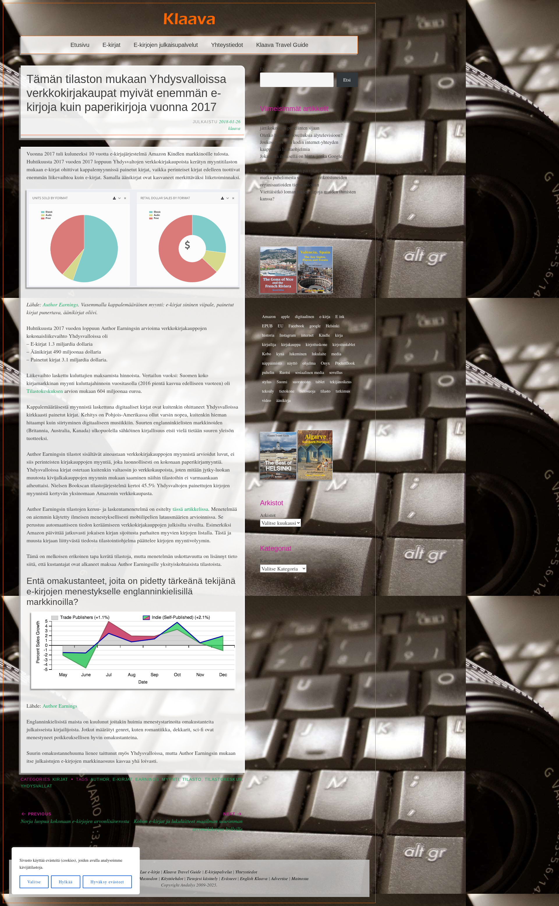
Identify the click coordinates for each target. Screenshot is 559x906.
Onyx (325, 363)
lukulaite (319, 353)
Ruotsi (285, 372)
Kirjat (60, 779)
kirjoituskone (316, 344)
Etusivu (79, 45)
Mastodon (148, 878)
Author (100, 779)
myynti (170, 779)
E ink (339, 316)
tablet (320, 381)
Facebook (296, 326)
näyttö (292, 363)
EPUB (267, 326)
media (336, 353)
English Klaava (254, 878)
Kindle (324, 335)
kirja (339, 335)
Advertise (279, 878)
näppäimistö (272, 363)
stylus (266, 381)
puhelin (268, 372)
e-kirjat (123, 779)
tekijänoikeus (340, 381)
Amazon (269, 316)
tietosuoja (307, 391)
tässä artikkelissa (190, 508)
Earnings (147, 779)
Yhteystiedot (227, 45)
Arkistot (268, 515)
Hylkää (65, 881)
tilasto (192, 779)
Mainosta (300, 878)
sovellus (335, 372)
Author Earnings (60, 304)
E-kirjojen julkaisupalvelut (166, 45)
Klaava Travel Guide (282, 45)
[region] (76, 870)
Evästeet (228, 878)
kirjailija (269, 344)
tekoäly (268, 391)
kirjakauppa (290, 344)
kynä (280, 353)
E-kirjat (111, 45)
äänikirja (283, 400)
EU (280, 326)
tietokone (286, 391)
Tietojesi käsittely (202, 878)
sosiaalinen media (309, 372)
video (266, 400)
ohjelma (309, 363)
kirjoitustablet (343, 344)
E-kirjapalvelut (218, 872)
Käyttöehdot (172, 878)
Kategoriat (270, 560)
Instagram (288, 335)
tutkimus (343, 391)
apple (285, 316)
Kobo (266, 353)
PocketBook (345, 363)
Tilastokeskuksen (44, 390)
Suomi (282, 381)
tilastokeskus (223, 779)
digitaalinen (304, 316)
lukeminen (298, 353)
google (315, 326)
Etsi (264, 69)
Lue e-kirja (150, 872)
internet (307, 335)
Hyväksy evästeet (107, 881)
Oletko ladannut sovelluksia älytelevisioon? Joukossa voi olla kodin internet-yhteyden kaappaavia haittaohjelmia (301, 142)
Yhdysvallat (36, 786)
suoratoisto (301, 381)
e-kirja (324, 316)
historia (268, 335)
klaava (234, 128)
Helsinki (332, 326)
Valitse (34, 881)
